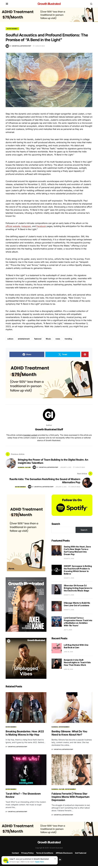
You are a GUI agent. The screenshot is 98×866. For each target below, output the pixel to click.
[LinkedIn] (60, 859)
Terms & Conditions (44, 853)
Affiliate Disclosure (64, 853)
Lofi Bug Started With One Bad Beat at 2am (76, 646)
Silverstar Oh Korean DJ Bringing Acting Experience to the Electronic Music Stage (78, 588)
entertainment (24, 339)
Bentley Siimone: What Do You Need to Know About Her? (69, 733)
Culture (28, 467)
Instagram (26, 226)
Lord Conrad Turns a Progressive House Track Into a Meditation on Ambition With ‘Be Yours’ (78, 622)
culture (10, 339)
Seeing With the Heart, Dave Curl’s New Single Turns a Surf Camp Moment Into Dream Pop (77, 550)
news (58, 339)
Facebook (41, 226)
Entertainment (12, 28)
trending (68, 339)
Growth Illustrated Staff (49, 429)
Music (48, 339)
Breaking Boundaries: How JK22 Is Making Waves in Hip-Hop (25, 733)
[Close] (55, 858)
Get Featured (80, 853)
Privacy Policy (27, 853)
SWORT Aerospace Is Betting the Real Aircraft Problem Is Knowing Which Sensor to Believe (78, 570)
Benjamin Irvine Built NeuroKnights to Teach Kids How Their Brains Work (77, 662)
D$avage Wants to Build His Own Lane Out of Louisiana (77, 604)
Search (56, 523)
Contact (15, 853)
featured (37, 339)
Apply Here (39, 862)
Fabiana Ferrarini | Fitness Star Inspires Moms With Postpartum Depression (70, 797)
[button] (7, 3)
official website (13, 226)
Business (21, 467)
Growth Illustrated (49, 4)
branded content (30, 435)
